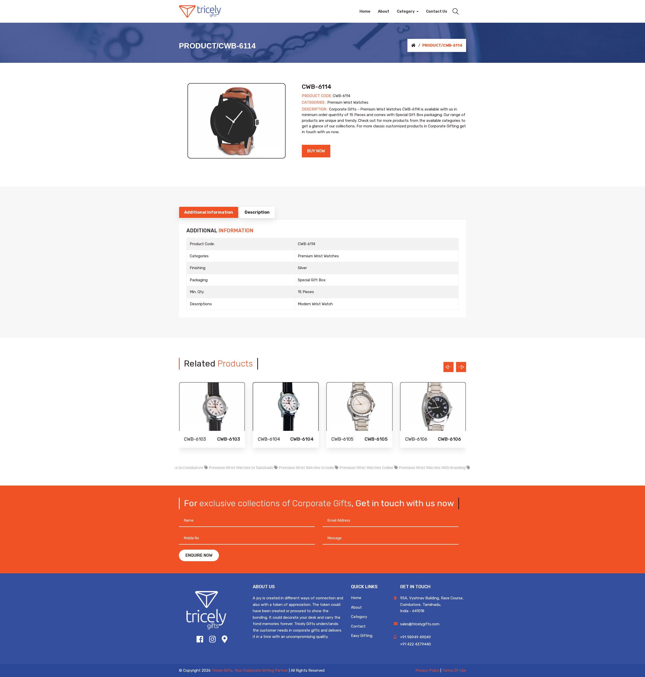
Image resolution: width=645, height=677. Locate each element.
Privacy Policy (427, 670)
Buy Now (316, 151)
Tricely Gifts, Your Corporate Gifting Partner (250, 670)
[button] (407, 11)
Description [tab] (257, 212)
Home (356, 598)
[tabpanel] (236, 121)
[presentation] (448, 367)
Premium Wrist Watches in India (288, 468)
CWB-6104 (269, 439)
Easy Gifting (361, 635)
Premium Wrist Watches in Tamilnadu (223, 468)
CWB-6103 (195, 439)
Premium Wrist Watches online (348, 468)
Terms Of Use (454, 670)
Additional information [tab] (208, 212)
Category (359, 616)
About (356, 607)
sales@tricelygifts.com (419, 624)
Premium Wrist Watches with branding (414, 468)
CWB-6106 (416, 439)
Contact (358, 626)
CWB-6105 (342, 439)
